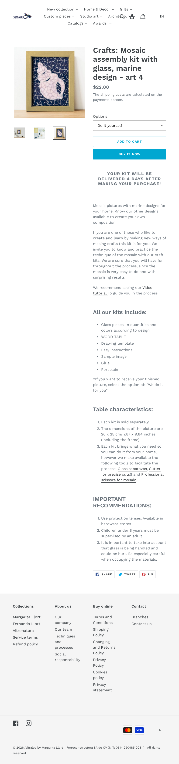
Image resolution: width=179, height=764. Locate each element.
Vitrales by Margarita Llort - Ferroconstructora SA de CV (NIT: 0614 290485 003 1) (85, 747)
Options (100, 116)
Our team (63, 629)
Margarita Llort (27, 617)
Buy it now (130, 154)
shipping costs (112, 94)
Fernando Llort (26, 624)
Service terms (25, 637)
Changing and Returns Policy (104, 647)
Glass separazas (132, 469)
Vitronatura (23, 630)
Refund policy (25, 644)
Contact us (141, 624)
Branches (139, 617)
